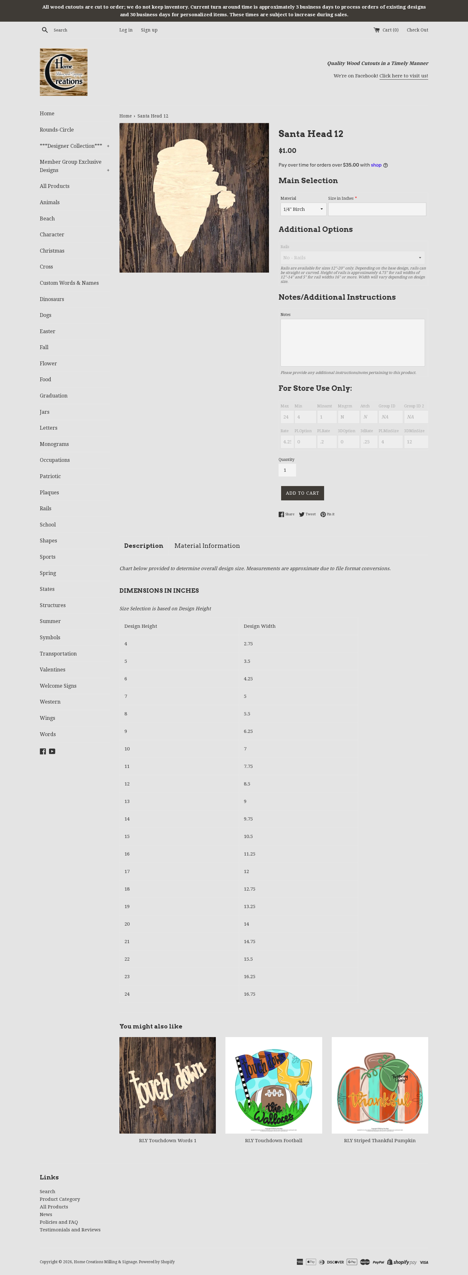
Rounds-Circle (57, 130)
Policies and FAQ (59, 1222)
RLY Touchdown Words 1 (167, 1140)
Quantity (286, 459)
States (47, 589)
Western (50, 702)
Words (48, 734)
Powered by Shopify (157, 1262)
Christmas (52, 251)
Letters (48, 428)
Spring (48, 573)
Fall (44, 347)
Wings (47, 718)
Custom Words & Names (69, 283)
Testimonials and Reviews (70, 1230)
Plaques (49, 493)
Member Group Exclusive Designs (75, 166)
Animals (50, 202)
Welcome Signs (58, 686)
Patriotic (50, 476)
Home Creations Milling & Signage (105, 1262)
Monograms (54, 444)
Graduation (53, 396)
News (46, 1214)
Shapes (48, 541)
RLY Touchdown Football (273, 1140)
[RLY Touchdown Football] (273, 1085)
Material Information (207, 545)
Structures (53, 605)
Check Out (417, 29)
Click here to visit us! (403, 76)
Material (288, 198)
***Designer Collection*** (75, 146)
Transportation (58, 654)
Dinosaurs (52, 299)
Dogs (45, 315)
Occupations (55, 460)
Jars (44, 412)
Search (47, 1191)
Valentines (52, 670)
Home (47, 114)
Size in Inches (340, 198)
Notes (285, 314)
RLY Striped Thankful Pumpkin (380, 1140)
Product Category (60, 1199)
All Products (54, 186)
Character (52, 235)
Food (45, 379)
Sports (47, 557)
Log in (126, 29)
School (48, 525)
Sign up (149, 29)
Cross (46, 267)
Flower (48, 364)
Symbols (50, 637)
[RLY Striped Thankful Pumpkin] (380, 1085)
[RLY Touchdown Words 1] (167, 1085)
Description (143, 545)
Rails (45, 508)
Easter (47, 331)
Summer (50, 621)
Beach (47, 219)
